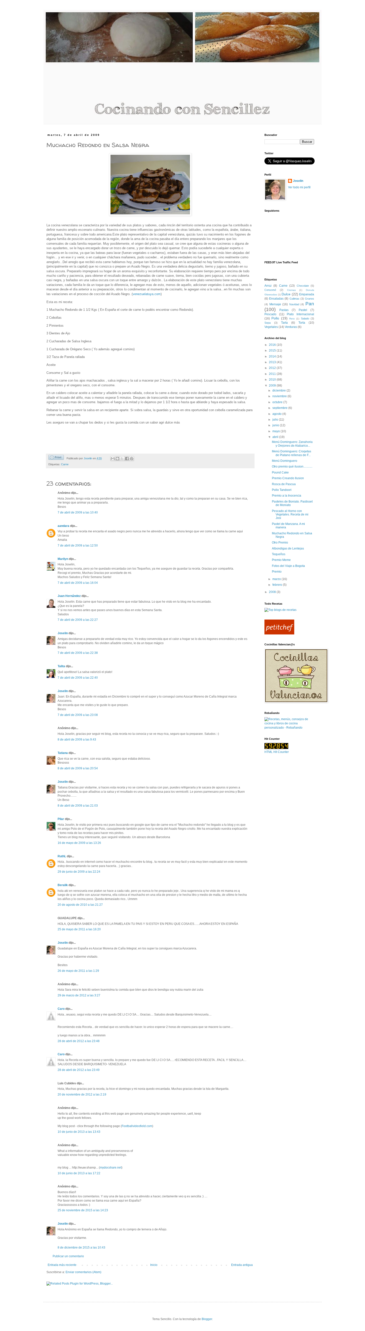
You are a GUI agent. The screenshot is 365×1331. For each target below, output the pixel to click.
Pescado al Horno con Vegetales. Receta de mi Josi (290, 514)
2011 (273, 374)
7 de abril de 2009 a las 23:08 (78, 715)
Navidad (294, 304)
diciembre (279, 390)
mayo (276, 431)
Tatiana (63, 753)
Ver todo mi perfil (299, 187)
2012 (273, 368)
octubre (277, 402)
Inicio (153, 1265)
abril (275, 437)
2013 (273, 362)
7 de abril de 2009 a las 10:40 (78, 512)
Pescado (270, 314)
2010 (273, 379)
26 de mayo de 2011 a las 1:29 (78, 971)
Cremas (291, 290)
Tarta (284, 322)
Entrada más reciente (62, 1265)
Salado (305, 318)
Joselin (63, 633)
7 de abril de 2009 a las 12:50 (78, 545)
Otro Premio (280, 542)
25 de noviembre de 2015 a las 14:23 (83, 1210)
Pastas (284, 310)
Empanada (306, 294)
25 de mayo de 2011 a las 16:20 (79, 929)
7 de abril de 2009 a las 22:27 (78, 620)
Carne (65, 464)
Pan (309, 303)
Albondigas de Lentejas (288, 548)
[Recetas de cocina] (279, 633)
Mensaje (275, 304)
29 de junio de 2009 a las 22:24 (79, 871)
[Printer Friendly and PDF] (56, 458)
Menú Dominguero (284, 461)
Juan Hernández (69, 596)
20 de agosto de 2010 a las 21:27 (80, 904)
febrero (277, 585)
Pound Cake (280, 472)
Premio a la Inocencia (286, 495)
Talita (61, 666)
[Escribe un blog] (117, 458)
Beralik (63, 885)
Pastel (303, 310)
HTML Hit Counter (276, 752)
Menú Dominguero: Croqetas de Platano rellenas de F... (291, 453)
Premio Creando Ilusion (288, 478)
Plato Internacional (300, 314)
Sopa (267, 322)
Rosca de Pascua (284, 484)
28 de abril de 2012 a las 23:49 (79, 1070)
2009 (273, 385)
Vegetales (271, 327)
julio (275, 419)
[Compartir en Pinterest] (131, 458)
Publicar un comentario (68, 1256)
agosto (277, 414)
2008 (273, 592)
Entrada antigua (242, 1265)
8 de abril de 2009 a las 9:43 (77, 739)
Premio (277, 571)
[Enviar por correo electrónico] (112, 458)
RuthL (62, 856)
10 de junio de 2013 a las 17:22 (79, 1173)
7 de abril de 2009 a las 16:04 (78, 583)
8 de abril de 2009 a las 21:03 (78, 805)
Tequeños (278, 554)
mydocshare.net (110, 1167)
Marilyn (63, 559)
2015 (273, 350)
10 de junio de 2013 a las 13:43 (79, 1132)
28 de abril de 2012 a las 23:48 (79, 1041)
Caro (61, 1009)
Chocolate (303, 285)
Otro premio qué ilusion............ (292, 466)
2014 (273, 356)
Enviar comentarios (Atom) (83, 1272)
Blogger (207, 1319)
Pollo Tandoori (282, 490)
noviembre (280, 396)
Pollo (275, 318)
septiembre (280, 408)
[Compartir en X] (122, 458)
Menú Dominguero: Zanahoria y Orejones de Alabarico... (292, 443)
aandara (63, 526)
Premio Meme (281, 560)
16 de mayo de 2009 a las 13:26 (79, 843)
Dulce (286, 294)
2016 (273, 345)
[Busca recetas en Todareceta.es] (280, 610)
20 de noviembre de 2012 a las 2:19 (82, 1094)
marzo (277, 579)
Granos (309, 298)
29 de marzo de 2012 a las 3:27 (79, 995)
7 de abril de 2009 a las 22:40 (78, 677)
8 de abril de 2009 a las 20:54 (78, 768)
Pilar (61, 819)
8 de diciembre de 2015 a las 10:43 (81, 1247)
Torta (301, 322)
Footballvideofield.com (137, 1126)
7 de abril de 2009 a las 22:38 (78, 653)
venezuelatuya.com (147, 294)
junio (276, 425)
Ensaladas (276, 298)
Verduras (291, 327)
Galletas (294, 298)
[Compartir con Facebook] (126, 458)
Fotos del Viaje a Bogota (288, 566)
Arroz (268, 285)
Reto (292, 318)
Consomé (270, 289)
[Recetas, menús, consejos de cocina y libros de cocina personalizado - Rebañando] (289, 727)
